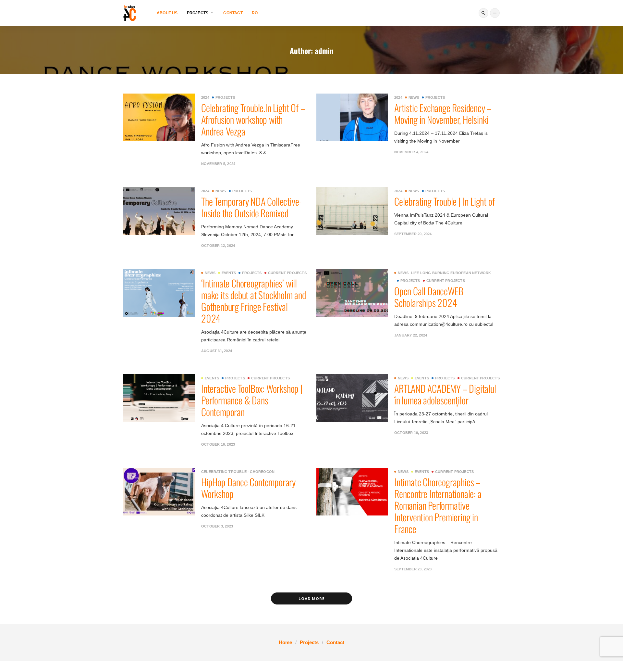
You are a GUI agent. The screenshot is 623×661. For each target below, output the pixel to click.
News (414, 97)
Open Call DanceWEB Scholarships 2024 (428, 297)
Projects (225, 97)
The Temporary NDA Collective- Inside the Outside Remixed (251, 207)
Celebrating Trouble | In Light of (444, 201)
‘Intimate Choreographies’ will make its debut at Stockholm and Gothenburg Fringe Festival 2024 (253, 300)
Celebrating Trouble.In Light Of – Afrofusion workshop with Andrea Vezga (253, 119)
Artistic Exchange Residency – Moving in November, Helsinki (442, 113)
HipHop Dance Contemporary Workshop (248, 488)
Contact (232, 13)
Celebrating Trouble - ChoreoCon (238, 472)
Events (229, 273)
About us (167, 13)
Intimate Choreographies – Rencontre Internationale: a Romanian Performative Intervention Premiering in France (438, 505)
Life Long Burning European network (451, 273)
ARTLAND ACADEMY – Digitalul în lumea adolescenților (446, 394)
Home (285, 642)
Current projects (287, 273)
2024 (205, 97)
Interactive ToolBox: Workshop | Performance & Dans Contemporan (252, 400)
